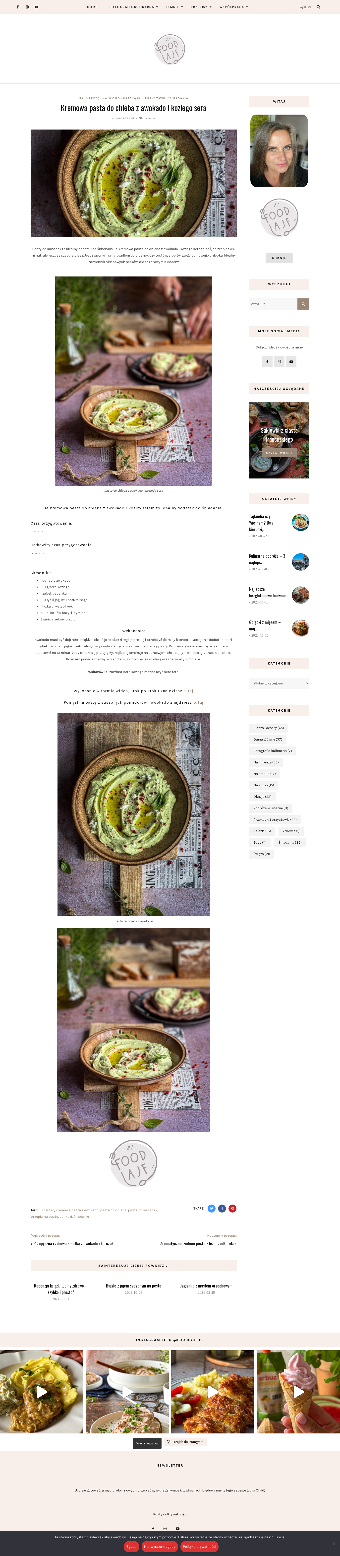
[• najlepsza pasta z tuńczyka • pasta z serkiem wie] (127, 1391)
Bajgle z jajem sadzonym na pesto (133, 1286)
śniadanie (81, 1217)
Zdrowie (291, 831)
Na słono (111, 98)
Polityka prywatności (199, 1547)
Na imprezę (89, 98)
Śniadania (179, 98)
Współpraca (232, 6)
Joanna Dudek (124, 118)
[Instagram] (27, 7)
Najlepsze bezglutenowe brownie (267, 592)
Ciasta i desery (268, 728)
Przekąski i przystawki (145, 98)
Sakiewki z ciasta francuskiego (279, 434)
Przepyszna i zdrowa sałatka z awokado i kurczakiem (76, 1243)
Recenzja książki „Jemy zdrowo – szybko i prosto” (60, 1289)
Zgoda (131, 1547)
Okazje (262, 797)
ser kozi (65, 1217)
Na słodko (264, 774)
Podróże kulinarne (270, 808)
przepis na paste (44, 1217)
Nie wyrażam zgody (159, 1547)
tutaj (188, 690)
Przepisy (199, 6)
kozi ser (48, 1210)
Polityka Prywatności (170, 1514)
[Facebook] (17, 7)
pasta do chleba (113, 1210)
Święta (261, 854)
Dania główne (267, 739)
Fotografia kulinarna (132, 6)
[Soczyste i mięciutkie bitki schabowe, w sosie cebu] (41, 1391)
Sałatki (262, 831)
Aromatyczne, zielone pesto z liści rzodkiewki (197, 1243)
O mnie (172, 6)
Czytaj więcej (279, 452)
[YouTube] (36, 7)
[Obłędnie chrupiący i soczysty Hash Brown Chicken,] (212, 1391)
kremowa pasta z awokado (77, 1210)
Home (92, 6)
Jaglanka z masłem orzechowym (206, 1286)
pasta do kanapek (142, 1210)
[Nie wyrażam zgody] (333, 1543)
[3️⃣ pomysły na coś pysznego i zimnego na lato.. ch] (298, 1391)
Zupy (260, 842)
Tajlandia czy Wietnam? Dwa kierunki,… (261, 522)
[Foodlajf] (170, 50)
